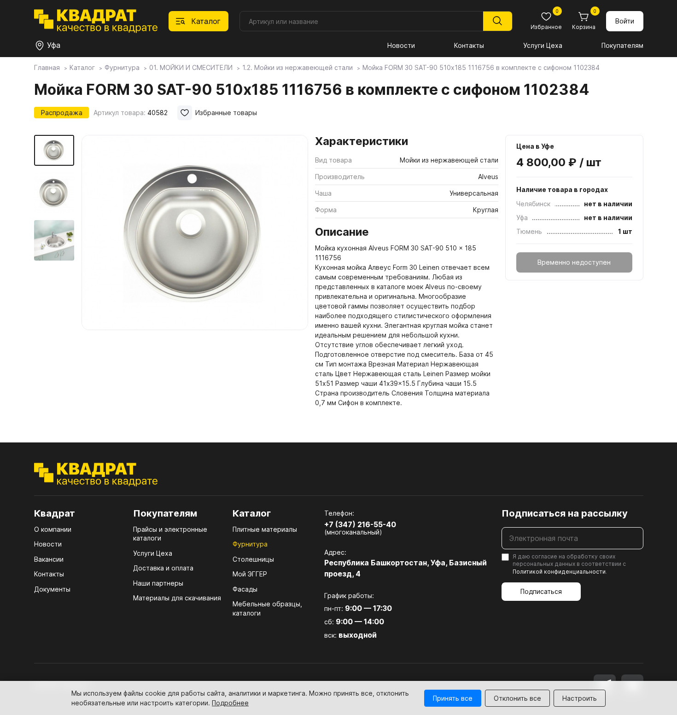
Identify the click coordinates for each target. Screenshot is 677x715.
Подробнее (230, 703)
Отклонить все (517, 698)
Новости (401, 45)
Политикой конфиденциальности (559, 571)
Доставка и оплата (163, 568)
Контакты (469, 45)
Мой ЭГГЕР (250, 574)
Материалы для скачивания (177, 598)
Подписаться (541, 591)
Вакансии (49, 559)
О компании (52, 529)
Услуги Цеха (542, 45)
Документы (52, 589)
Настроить (579, 698)
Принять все (453, 698)
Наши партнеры (158, 583)
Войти (624, 21)
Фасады (245, 589)
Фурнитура (250, 544)
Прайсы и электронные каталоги (170, 533)
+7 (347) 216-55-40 (360, 524)
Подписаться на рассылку (565, 513)
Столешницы (253, 559)
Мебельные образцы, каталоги (267, 608)
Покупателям (622, 45)
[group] (195, 250)
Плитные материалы (265, 529)
